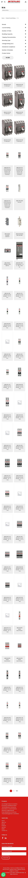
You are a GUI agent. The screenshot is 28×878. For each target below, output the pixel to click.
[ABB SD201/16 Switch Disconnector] (19, 615)
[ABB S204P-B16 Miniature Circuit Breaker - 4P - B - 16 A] (19, 585)
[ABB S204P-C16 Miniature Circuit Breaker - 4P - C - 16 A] (7, 615)
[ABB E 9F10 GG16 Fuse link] (19, 188)
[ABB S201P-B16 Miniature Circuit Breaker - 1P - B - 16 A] (7, 341)
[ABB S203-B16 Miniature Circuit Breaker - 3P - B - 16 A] (19, 433)
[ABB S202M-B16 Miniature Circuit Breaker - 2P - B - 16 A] (19, 372)
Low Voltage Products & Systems (9, 803)
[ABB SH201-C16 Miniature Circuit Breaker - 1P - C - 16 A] (19, 675)
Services (4, 827)
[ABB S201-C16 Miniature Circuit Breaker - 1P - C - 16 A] (19, 281)
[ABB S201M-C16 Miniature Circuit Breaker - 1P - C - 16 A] (19, 311)
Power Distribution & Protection (9, 812)
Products (4, 825)
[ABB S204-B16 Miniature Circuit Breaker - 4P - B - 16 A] (19, 524)
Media (3, 828)
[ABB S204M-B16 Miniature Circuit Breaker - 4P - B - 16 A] (19, 554)
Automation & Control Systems (9, 808)
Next (17, 790)
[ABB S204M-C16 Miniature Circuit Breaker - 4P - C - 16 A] (7, 585)
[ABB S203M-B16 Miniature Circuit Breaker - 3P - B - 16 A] (19, 463)
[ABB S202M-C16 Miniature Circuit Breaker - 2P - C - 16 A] (7, 402)
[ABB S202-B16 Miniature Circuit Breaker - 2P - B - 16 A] (19, 341)
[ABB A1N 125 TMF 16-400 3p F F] (7, 127)
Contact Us (4, 830)
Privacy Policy (6, 868)
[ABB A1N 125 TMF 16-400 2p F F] (19, 100)
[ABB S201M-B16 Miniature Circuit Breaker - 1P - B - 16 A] (7, 311)
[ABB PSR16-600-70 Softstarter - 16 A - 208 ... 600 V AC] (19, 250)
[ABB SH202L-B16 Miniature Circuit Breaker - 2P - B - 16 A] (7, 766)
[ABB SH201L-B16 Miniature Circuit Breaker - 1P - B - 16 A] (7, 705)
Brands (3, 824)
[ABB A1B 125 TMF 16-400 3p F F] (7, 72)
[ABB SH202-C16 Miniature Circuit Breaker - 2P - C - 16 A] (19, 735)
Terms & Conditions (15, 868)
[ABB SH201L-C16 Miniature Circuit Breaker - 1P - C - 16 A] (19, 705)
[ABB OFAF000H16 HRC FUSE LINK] (19, 221)
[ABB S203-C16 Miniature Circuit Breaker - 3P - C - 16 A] (7, 463)
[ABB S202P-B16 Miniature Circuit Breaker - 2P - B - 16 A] (19, 402)
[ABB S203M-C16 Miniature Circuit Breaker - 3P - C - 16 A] (7, 493)
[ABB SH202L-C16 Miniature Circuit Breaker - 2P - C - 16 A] (19, 766)
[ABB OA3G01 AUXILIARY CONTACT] (7, 221)
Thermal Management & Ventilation (10, 813)
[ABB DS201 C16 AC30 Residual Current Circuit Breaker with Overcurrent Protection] (19, 155)
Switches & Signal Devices (8, 810)
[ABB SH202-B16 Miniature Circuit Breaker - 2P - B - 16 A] (7, 735)
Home (3, 18)
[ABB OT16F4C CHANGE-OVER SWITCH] (7, 250)
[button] (2, 2)
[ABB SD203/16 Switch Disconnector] (7, 645)
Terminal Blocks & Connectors (9, 807)
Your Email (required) (7, 851)
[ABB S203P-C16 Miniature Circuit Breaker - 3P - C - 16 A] (7, 524)
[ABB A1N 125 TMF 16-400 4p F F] (19, 127)
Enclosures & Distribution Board (9, 805)
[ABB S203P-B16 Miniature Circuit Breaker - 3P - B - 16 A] (19, 493)
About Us (4, 822)
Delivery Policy (13, 869)
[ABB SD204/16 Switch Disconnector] (19, 645)
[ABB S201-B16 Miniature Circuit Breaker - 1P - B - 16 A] (7, 281)
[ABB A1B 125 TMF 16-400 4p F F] (19, 72)
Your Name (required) (7, 846)
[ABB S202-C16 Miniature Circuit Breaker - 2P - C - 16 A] (7, 372)
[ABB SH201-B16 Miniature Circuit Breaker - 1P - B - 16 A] (7, 675)
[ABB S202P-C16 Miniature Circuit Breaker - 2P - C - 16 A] (7, 433)
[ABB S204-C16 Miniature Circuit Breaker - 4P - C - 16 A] (7, 554)
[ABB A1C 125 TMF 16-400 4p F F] (7, 100)
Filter (8, 57)
